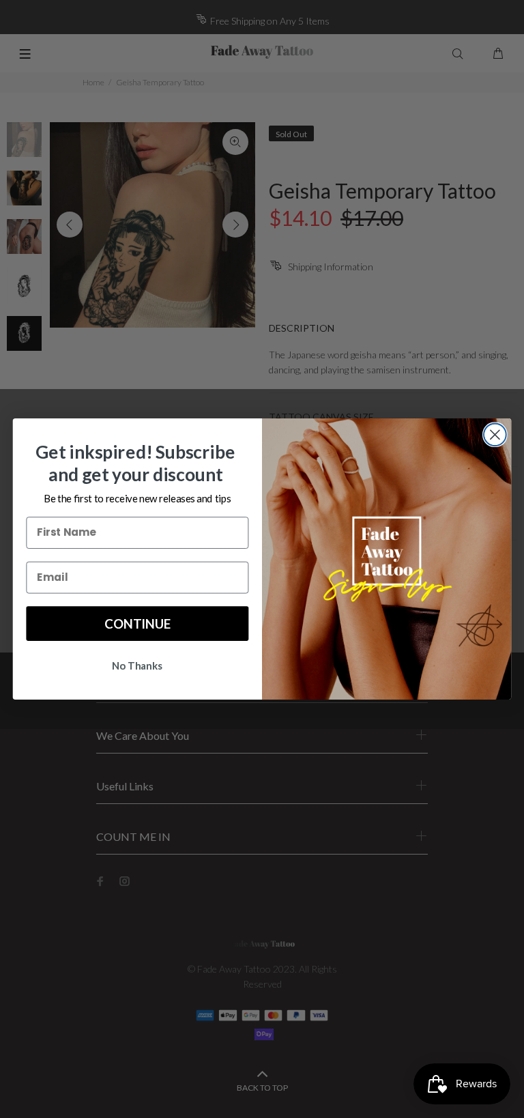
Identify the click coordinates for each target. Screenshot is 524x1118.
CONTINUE (137, 623)
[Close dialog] (495, 434)
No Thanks (137, 665)
